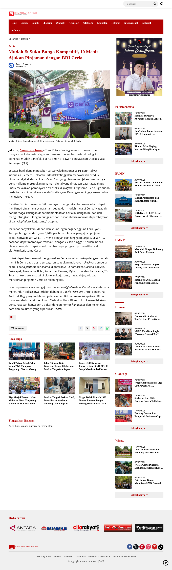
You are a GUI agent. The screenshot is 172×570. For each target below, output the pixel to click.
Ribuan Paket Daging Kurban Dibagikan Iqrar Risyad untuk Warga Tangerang (147, 148)
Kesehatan (102, 23)
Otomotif (60, 23)
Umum (24, 23)
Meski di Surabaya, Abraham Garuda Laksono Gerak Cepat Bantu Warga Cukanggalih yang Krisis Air (148, 117)
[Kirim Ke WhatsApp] (107, 328)
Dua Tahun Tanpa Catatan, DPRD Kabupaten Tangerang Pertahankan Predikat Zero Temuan (149, 133)
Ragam (14, 30)
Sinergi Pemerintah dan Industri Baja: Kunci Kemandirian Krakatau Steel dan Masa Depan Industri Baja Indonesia (147, 199)
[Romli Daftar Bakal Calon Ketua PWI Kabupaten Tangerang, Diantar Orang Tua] (24, 351)
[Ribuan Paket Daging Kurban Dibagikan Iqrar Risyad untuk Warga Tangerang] (123, 149)
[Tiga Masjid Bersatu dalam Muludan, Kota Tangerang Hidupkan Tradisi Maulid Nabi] (24, 385)
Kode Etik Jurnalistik (99, 556)
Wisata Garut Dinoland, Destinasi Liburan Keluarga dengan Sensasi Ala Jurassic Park (149, 466)
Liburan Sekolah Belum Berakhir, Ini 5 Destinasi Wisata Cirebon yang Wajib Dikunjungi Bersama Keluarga (149, 451)
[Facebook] (129, 547)
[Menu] (11, 4)
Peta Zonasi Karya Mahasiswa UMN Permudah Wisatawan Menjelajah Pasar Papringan (149, 482)
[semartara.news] (23, 13)
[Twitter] (136, 547)
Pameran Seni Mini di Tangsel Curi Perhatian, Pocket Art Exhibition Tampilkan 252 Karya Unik (149, 318)
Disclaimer (80, 556)
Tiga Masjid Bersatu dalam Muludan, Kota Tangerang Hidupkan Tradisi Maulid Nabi (22, 400)
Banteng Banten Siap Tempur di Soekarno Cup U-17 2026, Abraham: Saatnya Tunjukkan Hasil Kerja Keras (148, 415)
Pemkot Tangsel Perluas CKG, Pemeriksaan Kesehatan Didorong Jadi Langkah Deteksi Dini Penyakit (59, 400)
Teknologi (74, 23)
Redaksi (68, 556)
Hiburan (116, 23)
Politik (35, 23)
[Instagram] (148, 547)
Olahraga (88, 23)
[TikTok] (160, 547)
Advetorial (27, 64)
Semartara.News (31, 150)
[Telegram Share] (100, 328)
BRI (12, 317)
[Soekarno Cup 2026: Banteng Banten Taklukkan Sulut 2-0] (123, 400)
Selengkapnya (138, 161)
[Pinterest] (142, 547)
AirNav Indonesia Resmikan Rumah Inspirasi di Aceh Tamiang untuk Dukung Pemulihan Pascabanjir (149, 184)
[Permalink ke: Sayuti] (11, 65)
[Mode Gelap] (161, 4)
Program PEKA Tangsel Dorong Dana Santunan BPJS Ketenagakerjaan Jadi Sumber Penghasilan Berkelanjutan (149, 266)
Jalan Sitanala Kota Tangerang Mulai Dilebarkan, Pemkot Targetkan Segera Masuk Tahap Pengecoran (59, 366)
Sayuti (18, 64)
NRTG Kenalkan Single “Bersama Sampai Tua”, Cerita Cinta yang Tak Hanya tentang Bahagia (147, 333)
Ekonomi (47, 23)
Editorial (146, 23)
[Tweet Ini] (87, 328)
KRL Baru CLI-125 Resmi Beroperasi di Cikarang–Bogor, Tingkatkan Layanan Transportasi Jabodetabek (149, 215)
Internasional (131, 23)
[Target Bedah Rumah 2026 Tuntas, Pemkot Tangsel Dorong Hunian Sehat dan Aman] (94, 385)
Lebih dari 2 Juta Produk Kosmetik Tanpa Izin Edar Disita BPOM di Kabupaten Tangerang (149, 348)
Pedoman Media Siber (124, 556)
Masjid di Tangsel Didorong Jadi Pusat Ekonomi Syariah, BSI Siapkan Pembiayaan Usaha (149, 251)
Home (14, 23)
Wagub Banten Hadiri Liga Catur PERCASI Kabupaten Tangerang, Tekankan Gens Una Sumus (149, 384)
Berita (12, 46)
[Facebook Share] (80, 328)
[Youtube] (154, 547)
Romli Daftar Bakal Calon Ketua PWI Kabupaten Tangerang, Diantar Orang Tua (22, 366)
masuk (26, 426)
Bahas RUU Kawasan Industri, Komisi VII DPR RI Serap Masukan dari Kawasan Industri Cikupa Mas (94, 366)
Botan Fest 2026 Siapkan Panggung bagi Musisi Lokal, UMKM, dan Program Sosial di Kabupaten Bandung (147, 281)
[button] (155, 3)
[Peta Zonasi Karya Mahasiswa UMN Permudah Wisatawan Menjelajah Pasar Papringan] (123, 482)
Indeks (57, 556)
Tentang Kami (44, 556)
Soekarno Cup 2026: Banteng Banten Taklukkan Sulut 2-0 (149, 400)
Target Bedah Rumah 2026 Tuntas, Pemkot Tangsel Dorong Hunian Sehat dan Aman (92, 400)
